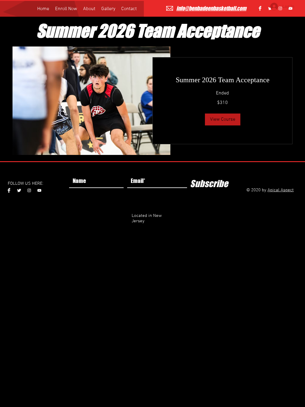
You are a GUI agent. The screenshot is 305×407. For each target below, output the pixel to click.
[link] (222, 80)
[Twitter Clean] (19, 190)
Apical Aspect (280, 190)
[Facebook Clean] (260, 8)
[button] (222, 119)
